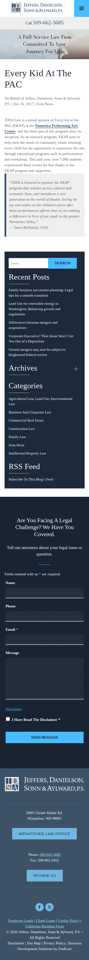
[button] (81, 8)
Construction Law (22, 429)
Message (12, 653)
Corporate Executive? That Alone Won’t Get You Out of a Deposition (41, 338)
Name (10, 583)
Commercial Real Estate (26, 420)
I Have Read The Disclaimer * (36, 720)
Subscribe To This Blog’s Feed (31, 479)
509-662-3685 (48, 23)
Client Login (45, 921)
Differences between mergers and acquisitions (33, 325)
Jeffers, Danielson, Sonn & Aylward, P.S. (50, 932)
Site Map (34, 943)
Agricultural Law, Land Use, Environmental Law (40, 401)
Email (12, 629)
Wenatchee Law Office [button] (44, 834)
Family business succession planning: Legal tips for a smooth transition (41, 292)
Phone (11, 606)
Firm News (44, 104)
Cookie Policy (68, 921)
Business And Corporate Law (30, 412)
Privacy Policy (54, 943)
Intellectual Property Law (27, 453)
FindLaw (65, 949)
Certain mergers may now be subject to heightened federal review (37, 352)
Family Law (17, 437)
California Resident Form (44, 926)
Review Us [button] (44, 876)
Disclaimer (14, 709)
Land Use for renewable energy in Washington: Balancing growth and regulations (34, 309)
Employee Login (20, 921)
